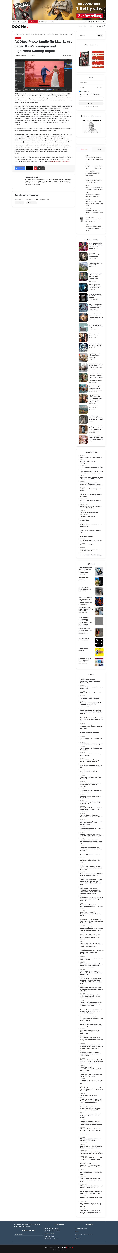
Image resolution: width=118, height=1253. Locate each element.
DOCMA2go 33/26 (49, 1236)
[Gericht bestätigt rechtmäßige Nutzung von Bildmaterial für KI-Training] (83, 419)
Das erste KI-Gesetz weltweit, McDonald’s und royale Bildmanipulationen (96, 437)
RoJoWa (87, 155)
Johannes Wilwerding (21, 55)
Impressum (78, 1238)
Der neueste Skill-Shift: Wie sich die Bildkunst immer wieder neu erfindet (96, 315)
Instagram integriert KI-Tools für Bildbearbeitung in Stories (96, 296)
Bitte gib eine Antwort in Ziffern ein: (89, 94)
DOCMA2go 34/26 (49, 1233)
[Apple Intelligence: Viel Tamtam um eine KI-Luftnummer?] (83, 357)
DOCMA (70, 1247)
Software (24, 34)
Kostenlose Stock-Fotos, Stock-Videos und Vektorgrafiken (85, 660)
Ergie (87, 164)
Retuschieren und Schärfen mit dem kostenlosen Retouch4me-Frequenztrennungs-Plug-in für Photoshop (86, 621)
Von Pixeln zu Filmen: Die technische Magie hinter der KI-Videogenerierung (96, 365)
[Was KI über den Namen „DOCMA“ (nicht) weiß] (83, 347)
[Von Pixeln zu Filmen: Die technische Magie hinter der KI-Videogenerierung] (83, 367)
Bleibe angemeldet (84, 91)
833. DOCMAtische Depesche (52, 1228)
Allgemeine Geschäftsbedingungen (84, 1234)
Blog (86, 26)
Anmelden (91, 103)
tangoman (88, 199)
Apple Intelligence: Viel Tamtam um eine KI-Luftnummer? (95, 355)
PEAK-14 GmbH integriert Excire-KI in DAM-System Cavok (96, 325)
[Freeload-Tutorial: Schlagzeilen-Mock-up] (99, 591)
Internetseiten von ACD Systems (60, 161)
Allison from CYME (90, 171)
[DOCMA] (20, 26)
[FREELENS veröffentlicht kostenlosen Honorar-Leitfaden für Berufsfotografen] (99, 571)
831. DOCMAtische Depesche (52, 1238)
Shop (80, 26)
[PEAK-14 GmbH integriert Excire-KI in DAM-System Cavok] (83, 327)
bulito (87, 224)
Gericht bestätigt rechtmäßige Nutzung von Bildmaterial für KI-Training (96, 417)
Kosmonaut (88, 208)
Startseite (18, 34)
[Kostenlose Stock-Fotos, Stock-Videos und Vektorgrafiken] (99, 662)
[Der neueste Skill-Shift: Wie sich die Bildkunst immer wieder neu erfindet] (83, 317)
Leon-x (87, 192)
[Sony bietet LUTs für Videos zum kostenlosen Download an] (99, 632)
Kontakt (77, 1231)
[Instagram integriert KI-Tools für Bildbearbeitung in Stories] (83, 297)
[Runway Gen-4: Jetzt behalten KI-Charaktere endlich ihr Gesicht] (83, 287)
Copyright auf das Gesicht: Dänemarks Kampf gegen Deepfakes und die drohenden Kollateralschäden (95, 398)
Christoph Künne (90, 217)
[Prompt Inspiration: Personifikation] (83, 409)
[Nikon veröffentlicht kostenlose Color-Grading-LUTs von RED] (99, 611)
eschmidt (88, 185)
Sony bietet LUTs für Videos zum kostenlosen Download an (85, 630)
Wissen (92, 26)
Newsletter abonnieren (81, 1228)
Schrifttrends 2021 (84, 638)
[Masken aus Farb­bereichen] (99, 581)
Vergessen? (99, 87)
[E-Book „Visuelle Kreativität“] (99, 652)
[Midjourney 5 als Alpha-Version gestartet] (83, 337)
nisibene (88, 178)
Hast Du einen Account (91, 106)
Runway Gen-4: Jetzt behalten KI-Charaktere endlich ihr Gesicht (95, 286)
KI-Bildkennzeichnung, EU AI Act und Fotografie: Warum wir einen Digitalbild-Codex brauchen (96, 276)
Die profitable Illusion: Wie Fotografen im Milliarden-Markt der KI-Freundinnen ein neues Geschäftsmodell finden (96, 377)
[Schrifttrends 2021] (99, 642)
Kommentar (84, 149)
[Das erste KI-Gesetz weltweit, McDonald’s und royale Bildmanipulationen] (83, 439)
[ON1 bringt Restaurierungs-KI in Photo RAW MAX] (83, 256)
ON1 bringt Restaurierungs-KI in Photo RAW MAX (94, 255)
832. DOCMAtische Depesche (52, 1230)
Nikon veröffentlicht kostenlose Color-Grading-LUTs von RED (86, 609)
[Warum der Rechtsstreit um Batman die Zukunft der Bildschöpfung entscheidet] (83, 307)
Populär (99, 149)
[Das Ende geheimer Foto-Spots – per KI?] (83, 266)
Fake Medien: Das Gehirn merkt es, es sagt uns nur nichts (55, 22)
